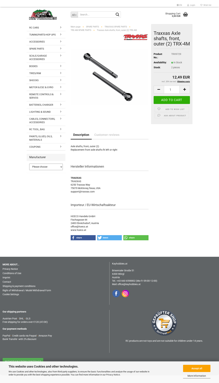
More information (197, 375)
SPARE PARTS (36, 48)
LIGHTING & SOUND (40, 111)
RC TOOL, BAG (37, 129)
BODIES (33, 66)
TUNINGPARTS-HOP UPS (42, 34)
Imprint (6, 277)
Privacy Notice (113, 374)
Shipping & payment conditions (19, 286)
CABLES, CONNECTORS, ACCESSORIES (42, 120)
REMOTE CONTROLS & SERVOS (41, 96)
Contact (7, 281)
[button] (179, 5)
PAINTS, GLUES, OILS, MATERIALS (40, 138)
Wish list (206, 5)
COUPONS (34, 146)
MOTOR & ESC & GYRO (41, 87)
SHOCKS (33, 80)
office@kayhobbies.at (129, 284)
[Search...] (117, 15)
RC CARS (34, 27)
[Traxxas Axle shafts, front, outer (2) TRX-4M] (110, 77)
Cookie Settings (11, 294)
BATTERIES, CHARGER (41, 104)
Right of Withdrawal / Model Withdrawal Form (27, 290)
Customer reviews (106, 135)
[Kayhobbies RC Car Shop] (47, 14)
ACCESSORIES (37, 41)
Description (81, 135)
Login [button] (192, 5)
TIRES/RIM (35, 73)
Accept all (196, 368)
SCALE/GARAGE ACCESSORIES (38, 57)
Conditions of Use (12, 273)
